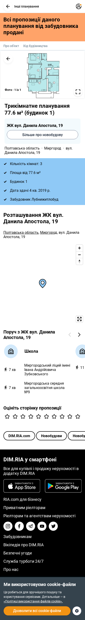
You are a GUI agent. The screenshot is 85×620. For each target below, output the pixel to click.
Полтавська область (22, 148)
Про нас (10, 569)
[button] (7, 6)
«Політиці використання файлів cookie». (33, 601)
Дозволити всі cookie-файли (37, 611)
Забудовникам (17, 536)
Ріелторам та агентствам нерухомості (39, 515)
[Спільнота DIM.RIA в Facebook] (19, 526)
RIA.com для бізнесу (22, 499)
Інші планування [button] (26, 6)
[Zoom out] (79, 254)
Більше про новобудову (42, 135)
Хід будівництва (35, 46)
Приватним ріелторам (24, 507)
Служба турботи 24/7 (23, 561)
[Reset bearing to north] (79, 261)
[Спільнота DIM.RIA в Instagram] (7, 526)
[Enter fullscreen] (79, 319)
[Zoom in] (79, 248)
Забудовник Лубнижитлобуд (34, 199)
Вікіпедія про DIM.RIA (23, 544)
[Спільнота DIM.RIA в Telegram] (30, 526)
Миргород (52, 148)
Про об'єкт (11, 46)
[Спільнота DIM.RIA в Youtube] (41, 526)
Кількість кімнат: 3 (26, 164)
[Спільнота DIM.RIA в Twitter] (53, 526)
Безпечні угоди (17, 553)
